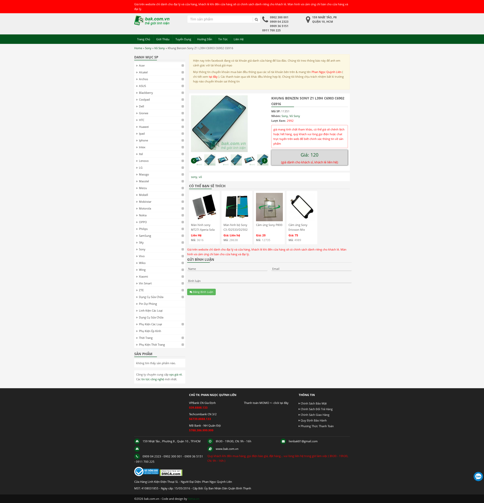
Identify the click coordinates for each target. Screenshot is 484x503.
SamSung (145, 236)
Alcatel (143, 72)
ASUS (142, 86)
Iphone (143, 140)
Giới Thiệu (162, 39)
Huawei (144, 127)
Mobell (143, 195)
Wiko (142, 263)
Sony (148, 48)
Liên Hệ (239, 39)
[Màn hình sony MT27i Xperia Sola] (204, 220)
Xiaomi (143, 276)
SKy (141, 242)
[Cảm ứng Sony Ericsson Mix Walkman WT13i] (302, 220)
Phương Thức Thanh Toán (317, 426)
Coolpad (144, 99)
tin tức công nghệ (152, 379)
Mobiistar (145, 201)
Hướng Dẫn (204, 39)
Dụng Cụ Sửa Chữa (151, 297)
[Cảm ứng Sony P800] (269, 220)
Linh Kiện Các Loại (151, 310)
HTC (141, 120)
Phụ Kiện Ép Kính (150, 331)
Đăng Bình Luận (202, 292)
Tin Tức (223, 39)
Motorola (145, 208)
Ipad (142, 133)
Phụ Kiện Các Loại (150, 324)
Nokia (143, 215)
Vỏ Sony (159, 48)
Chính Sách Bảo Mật (314, 403)
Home (138, 48)
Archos (143, 79)
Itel (141, 154)
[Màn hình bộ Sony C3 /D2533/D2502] (236, 220)
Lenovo (144, 161)
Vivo (142, 256)
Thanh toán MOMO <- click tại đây (266, 403)
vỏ (200, 177)
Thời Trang (146, 338)
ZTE (141, 290)
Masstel (144, 181)
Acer (142, 65)
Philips (143, 229)
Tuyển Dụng (183, 39)
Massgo (144, 174)
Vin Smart (145, 283)
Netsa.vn (193, 499)
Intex (142, 147)
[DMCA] (171, 475)
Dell (141, 106)
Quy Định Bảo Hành (314, 420)
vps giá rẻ (175, 374)
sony (194, 177)
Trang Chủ (143, 39)
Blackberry (146, 93)
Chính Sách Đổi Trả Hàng (317, 409)
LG (141, 167)
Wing (142, 270)
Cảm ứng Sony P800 (269, 225)
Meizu (143, 188)
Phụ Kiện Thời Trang (152, 344)
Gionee (143, 113)
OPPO (143, 222)
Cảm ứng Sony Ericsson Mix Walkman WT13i (299, 229)
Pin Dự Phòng (148, 304)
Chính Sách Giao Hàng (315, 415)
